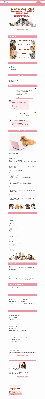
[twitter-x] (38, 0)
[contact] (40, 0)
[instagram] (39, 0)
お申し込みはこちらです (12, 396)
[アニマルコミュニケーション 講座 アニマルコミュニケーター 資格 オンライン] (6, 2)
